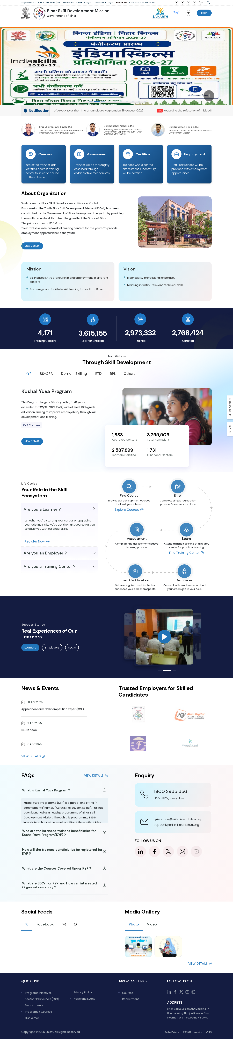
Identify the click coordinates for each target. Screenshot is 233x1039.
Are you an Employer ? (45, 553)
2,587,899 (122, 450)
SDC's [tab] (72, 648)
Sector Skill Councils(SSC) (42, 999)
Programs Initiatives (38, 993)
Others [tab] (129, 373)
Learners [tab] (30, 648)
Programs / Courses (38, 1012)
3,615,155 (92, 333)
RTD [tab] (98, 373)
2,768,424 (188, 332)
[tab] (26, 925)
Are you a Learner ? (42, 509)
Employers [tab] (52, 648)
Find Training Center (184, 553)
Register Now (35, 541)
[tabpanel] (116, 416)
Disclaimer (32, 1018)
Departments (34, 1005)
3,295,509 (158, 435)
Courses (127, 993)
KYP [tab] (28, 373)
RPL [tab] (112, 373)
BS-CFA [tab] (46, 373)
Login (204, 13)
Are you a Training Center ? (49, 566)
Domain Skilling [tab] (74, 373)
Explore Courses (127, 509)
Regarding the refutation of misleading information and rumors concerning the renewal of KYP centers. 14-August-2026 (136, 110)
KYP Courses (31, 425)
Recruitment (130, 999)
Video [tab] (152, 924)
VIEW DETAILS (32, 441)
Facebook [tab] (45, 924)
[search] (208, 2)
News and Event (84, 999)
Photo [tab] (134, 924)
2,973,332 (140, 332)
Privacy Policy (83, 992)
